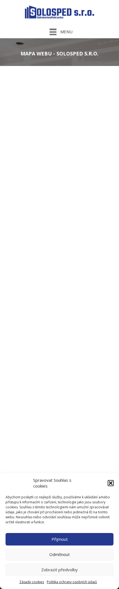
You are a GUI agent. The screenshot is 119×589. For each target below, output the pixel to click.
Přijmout (59, 539)
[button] (110, 483)
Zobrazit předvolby (59, 569)
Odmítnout (59, 554)
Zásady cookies (31, 582)
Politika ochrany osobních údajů (72, 582)
